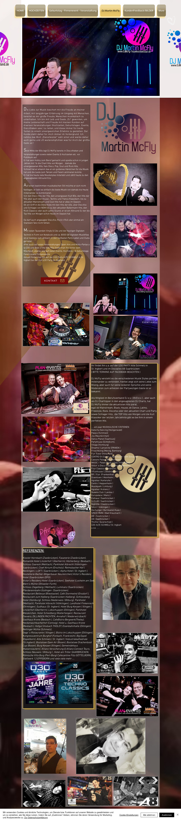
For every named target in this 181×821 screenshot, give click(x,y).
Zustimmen (167, 815)
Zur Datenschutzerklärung (36, 817)
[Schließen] (177, 815)
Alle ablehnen (149, 815)
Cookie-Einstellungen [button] (128, 815)
